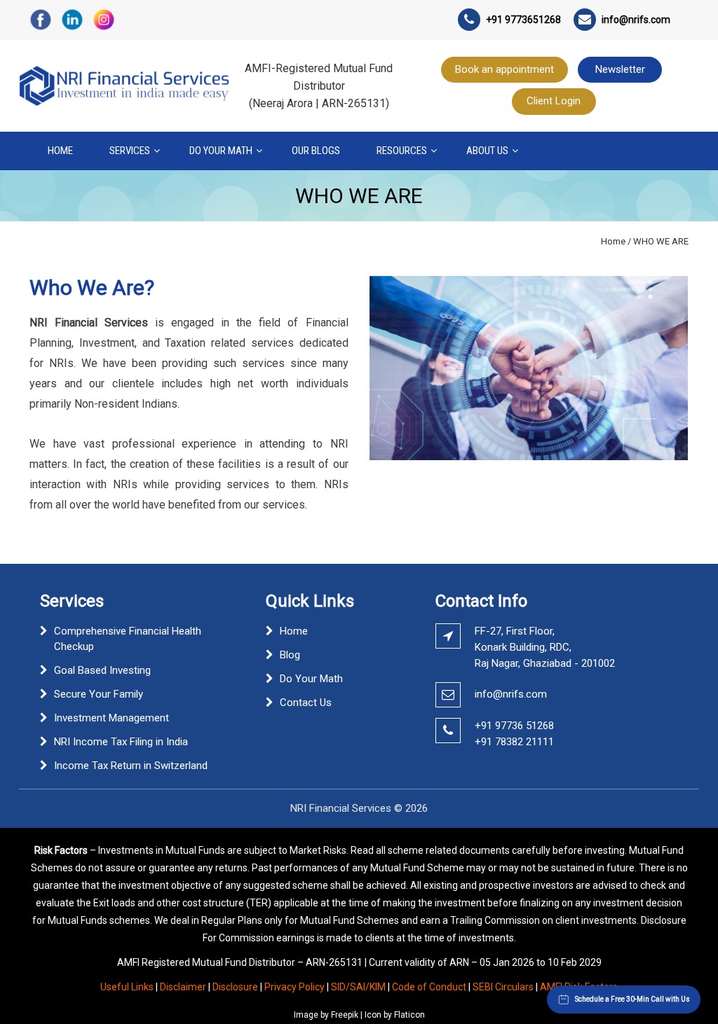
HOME (60, 150)
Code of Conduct (429, 986)
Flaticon (409, 1015)
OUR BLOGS (316, 150)
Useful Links (127, 986)
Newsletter (620, 69)
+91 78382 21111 (514, 741)
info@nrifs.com (511, 694)
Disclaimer (183, 986)
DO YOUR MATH (220, 150)
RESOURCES (402, 150)
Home (613, 241)
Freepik (344, 1015)
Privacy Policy (294, 986)
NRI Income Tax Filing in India (121, 741)
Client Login (554, 101)
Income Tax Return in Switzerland (131, 765)
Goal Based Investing (102, 670)
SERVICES (129, 150)
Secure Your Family (98, 694)
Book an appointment (504, 69)
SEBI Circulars (503, 986)
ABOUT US (487, 150)
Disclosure (235, 986)
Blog (290, 655)
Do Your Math (311, 678)
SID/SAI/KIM (358, 986)
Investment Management (111, 718)
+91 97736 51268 (514, 725)
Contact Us (306, 702)
